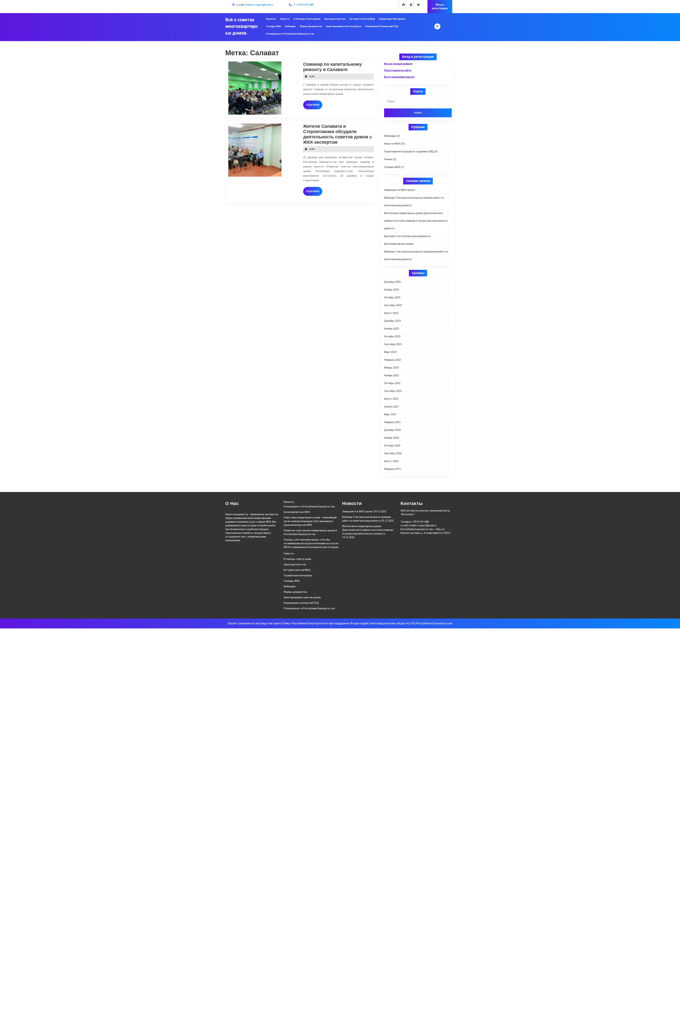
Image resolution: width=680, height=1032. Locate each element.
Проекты (271, 19)
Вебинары (290, 26)
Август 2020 (391, 461)
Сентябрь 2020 (393, 453)
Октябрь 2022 (392, 383)
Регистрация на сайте (397, 70)
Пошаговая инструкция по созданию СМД (409, 151)
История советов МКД (362, 19)
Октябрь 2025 (392, 297)
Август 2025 (391, 313)
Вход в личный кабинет (398, 63)
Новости (285, 19)
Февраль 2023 (392, 359)
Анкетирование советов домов (343, 26)
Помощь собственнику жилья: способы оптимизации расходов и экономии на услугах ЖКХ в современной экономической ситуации (311, 543)
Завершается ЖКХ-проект (399, 190)
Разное (388, 159)
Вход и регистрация (440, 6)
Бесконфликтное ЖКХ (297, 512)
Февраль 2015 (392, 469)
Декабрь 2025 (392, 281)
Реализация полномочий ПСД (381, 26)
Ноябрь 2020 (391, 437)
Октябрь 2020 (392, 445)
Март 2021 (390, 414)
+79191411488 (304, 4)
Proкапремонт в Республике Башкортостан (290, 34)
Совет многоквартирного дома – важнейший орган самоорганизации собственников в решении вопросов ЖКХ (310, 521)
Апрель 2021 (391, 406)
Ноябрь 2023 (391, 328)
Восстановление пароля (399, 76)
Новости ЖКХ (392, 143)
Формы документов (311, 26)
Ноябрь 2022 (391, 375)
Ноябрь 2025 (391, 289)
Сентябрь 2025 (393, 305)
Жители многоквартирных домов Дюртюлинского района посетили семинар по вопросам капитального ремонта (416, 221)
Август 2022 (391, 398)
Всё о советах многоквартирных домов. (241, 26)
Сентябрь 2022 (393, 391)
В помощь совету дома (307, 19)
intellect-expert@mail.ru (259, 4)
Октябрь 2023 (392, 336)
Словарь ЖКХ (273, 26)
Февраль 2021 (392, 422)
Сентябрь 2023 (393, 344)
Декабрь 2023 (392, 320)
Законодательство (334, 19)
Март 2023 (390, 352)
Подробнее (314, 104)
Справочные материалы (392, 19)
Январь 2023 (391, 367)
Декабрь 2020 (392, 430)
